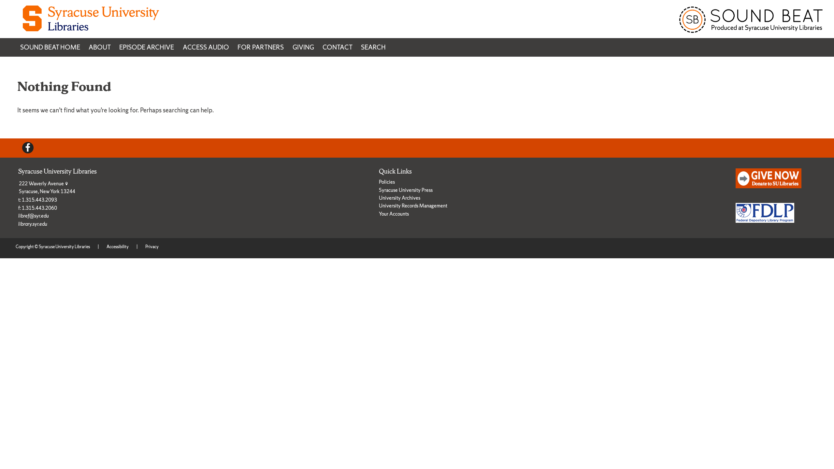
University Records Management (413, 205)
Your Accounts (394, 213)
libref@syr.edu (33, 215)
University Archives (399, 197)
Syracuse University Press (406, 190)
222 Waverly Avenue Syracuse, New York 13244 (47, 187)
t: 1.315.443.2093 (37, 199)
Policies (387, 181)
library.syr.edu (32, 223)
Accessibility (118, 246)
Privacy (152, 246)
